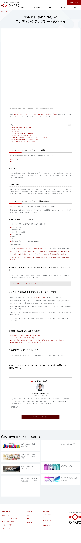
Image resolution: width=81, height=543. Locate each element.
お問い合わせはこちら (40, 416)
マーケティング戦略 (7, 525)
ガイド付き (16, 129)
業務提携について (47, 521)
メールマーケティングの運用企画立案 (23, 338)
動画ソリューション (7, 528)
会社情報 (29, 522)
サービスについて (47, 516)
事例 (50, 7)
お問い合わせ (74, 2)
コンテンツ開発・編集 (8, 521)
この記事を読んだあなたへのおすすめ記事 (24, 141)
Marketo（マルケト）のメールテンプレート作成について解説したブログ (35, 114)
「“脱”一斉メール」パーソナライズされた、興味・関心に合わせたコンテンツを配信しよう (38, 340)
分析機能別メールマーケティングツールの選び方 (26, 342)
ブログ (75, 7)
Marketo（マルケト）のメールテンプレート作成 (26, 335)
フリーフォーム (18, 131)
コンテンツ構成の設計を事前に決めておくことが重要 (24, 139)
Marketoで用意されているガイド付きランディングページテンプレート (29, 137)
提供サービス (37, 7)
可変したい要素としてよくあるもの (23, 135)
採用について (46, 525)
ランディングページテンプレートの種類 (21, 127)
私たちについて (25, 7)
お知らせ (62, 7)
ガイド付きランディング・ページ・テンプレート (27, 283)
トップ (2, 11)
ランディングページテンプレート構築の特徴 (22, 133)
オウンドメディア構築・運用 (10, 518)
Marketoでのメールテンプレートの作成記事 (29, 248)
